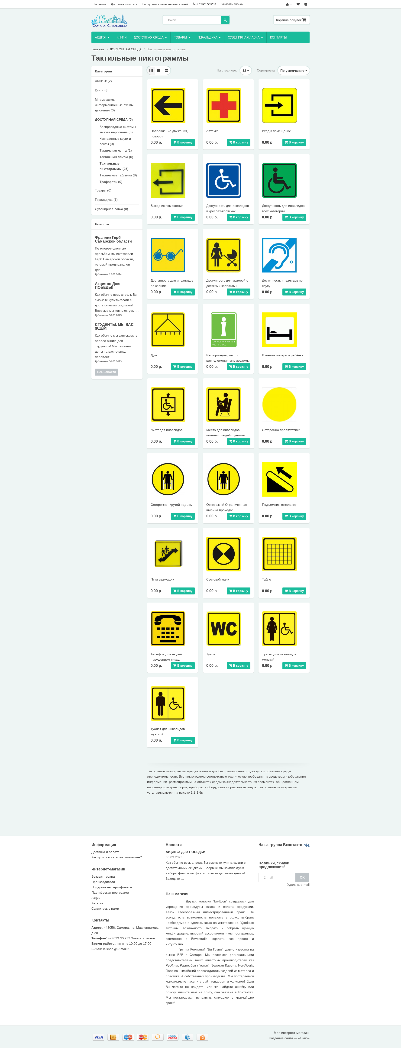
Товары (181, 37)
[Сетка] (151, 70)
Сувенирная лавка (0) (111, 209)
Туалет (211, 654)
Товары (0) (103, 190)
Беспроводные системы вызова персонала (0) (118, 129)
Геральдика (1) (106, 199)
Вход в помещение (276, 131)
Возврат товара (103, 876)
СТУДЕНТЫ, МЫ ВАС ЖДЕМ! (114, 326)
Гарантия (100, 4)
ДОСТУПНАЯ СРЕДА (149, 37)
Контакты (278, 37)
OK (302, 877)
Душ (154, 355)
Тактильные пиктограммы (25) (114, 166)
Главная (97, 49)
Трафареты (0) (111, 182)
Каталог (97, 903)
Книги (121, 37)
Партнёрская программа (110, 892)
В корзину (184, 142)
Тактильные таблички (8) (118, 175)
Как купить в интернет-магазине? (165, 4)
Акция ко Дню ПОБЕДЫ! (107, 285)
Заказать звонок (231, 4)
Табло (266, 579)
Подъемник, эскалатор (279, 504)
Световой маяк (217, 579)
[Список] (159, 70)
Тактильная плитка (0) (116, 157)
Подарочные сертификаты (111, 887)
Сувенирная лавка (244, 37)
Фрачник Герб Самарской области (113, 239)
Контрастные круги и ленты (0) (115, 141)
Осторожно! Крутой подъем (172, 504)
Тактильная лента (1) (116, 150)
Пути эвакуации (162, 579)
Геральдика (207, 37)
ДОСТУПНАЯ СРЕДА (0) (114, 119)
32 (245, 70)
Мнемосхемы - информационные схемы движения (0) (114, 105)
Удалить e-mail (298, 884)
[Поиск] (225, 20)
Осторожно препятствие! (281, 430)
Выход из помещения (167, 206)
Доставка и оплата (124, 4)
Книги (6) (102, 90)
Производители (103, 882)
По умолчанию (292, 70)
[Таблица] (166, 70)
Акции (95, 898)
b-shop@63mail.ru (116, 949)
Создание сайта (281, 1038)
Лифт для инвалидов (166, 430)
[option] (210, 867)
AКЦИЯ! (101, 37)
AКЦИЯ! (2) (103, 81)
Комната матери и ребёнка (282, 355)
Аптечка (212, 131)
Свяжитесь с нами (105, 908)
